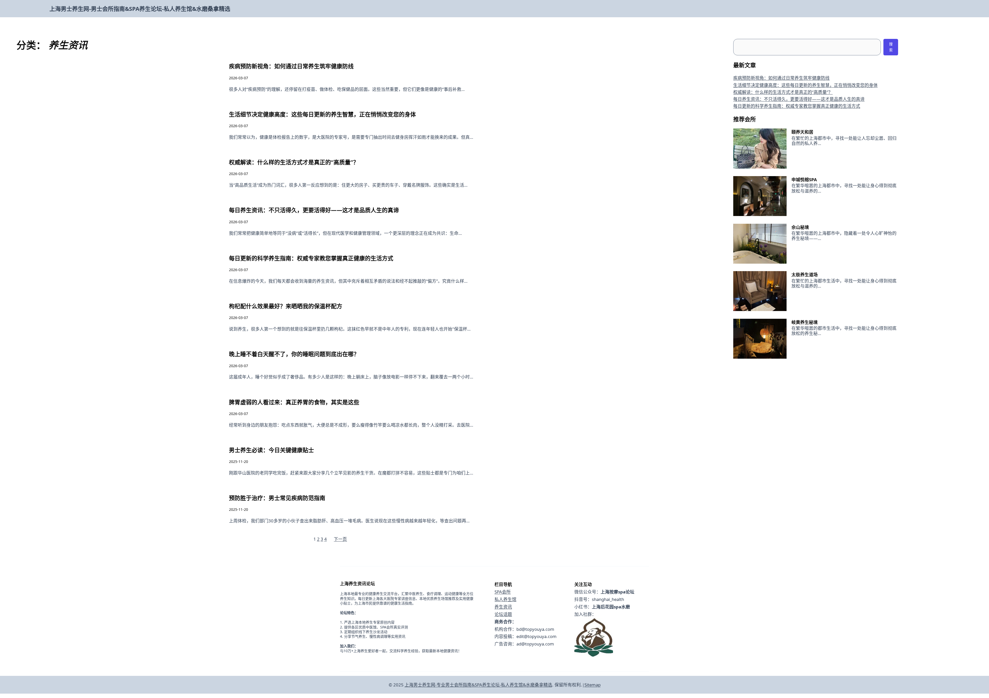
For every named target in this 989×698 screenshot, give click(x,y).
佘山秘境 (800, 227)
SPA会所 (502, 592)
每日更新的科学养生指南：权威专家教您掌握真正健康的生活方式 (311, 258)
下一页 (340, 539)
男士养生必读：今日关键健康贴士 (271, 450)
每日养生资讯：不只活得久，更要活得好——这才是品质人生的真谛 (314, 210)
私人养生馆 (505, 599)
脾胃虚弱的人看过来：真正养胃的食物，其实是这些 (294, 402)
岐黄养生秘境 (804, 322)
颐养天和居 (802, 132)
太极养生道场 (804, 275)
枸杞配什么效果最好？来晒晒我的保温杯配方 (285, 306)
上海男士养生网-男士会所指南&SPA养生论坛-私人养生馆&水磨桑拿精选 (139, 8)
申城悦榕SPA (804, 180)
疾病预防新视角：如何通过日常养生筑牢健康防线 (291, 66)
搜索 (891, 46)
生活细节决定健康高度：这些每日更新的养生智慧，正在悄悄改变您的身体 (322, 114)
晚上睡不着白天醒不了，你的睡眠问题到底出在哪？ (294, 354)
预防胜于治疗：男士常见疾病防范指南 (277, 498)
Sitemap (592, 685)
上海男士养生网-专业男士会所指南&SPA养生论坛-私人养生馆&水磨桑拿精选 (478, 685)
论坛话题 (503, 614)
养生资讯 (503, 607)
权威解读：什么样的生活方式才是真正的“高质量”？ (294, 162)
